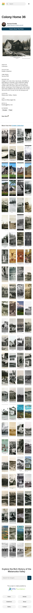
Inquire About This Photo (16, 29)
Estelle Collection (18, 125)
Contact (25, 606)
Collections (9, 601)
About (24, 601)
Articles (24, 596)
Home (9, 596)
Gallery (9, 606)
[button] (29, 4)
